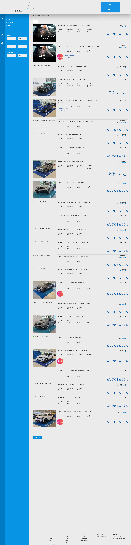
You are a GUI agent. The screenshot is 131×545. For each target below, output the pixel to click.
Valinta (109, 9)
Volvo (66, 534)
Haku (2, 20)
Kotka (50, 536)
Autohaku (83, 534)
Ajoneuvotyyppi (9, 22)
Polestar (67, 542)
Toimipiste (8, 32)
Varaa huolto (2, 28)
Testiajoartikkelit (85, 540)
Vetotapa (8, 25)
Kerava (50, 540)
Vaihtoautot (84, 538)
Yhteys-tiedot (2, 44)
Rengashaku (116, 534)
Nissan (66, 540)
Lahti (50, 542)
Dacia (36, 21)
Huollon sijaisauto (101, 536)
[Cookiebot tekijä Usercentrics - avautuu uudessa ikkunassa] (18, 11)
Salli (110, 4)
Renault (67, 536)
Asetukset (29, 8)
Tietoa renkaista (117, 536)
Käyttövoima (8, 16)
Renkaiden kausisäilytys (119, 538)
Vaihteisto (8, 28)
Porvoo (50, 538)
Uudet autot (84, 536)
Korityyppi (8, 19)
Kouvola (51, 534)
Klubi (2, 35)
